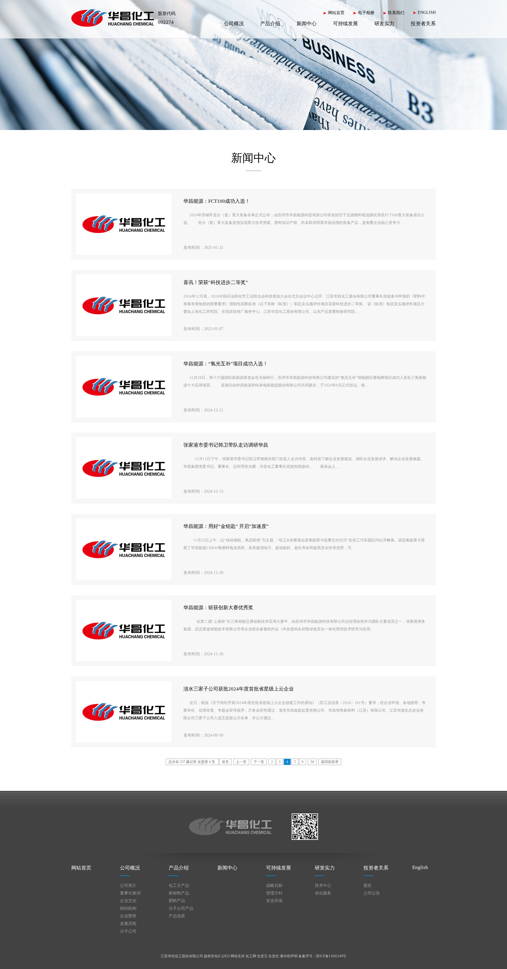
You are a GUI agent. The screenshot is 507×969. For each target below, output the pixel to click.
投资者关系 (423, 23)
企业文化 (128, 901)
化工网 (251, 956)
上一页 (241, 762)
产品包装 (177, 916)
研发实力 (384, 23)
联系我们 (396, 13)
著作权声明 (289, 956)
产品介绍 (270, 23)
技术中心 (323, 885)
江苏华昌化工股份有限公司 (182, 956)
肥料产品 (177, 901)
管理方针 (274, 893)
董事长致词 (130, 893)
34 (312, 762)
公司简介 (128, 885)
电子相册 (366, 13)
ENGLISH (427, 12)
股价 (368, 885)
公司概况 (234, 23)
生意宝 (262, 956)
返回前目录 (330, 762)
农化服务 (323, 893)
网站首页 (336, 13)
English (420, 867)
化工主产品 (179, 885)
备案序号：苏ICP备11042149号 (322, 956)
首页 (225, 762)
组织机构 (128, 908)
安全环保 (274, 901)
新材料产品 (179, 893)
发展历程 (128, 923)
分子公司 (128, 931)
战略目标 (274, 885)
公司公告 (372, 893)
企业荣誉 (128, 916)
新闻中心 (307, 23)
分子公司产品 (181, 908)
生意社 (273, 956)
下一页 (259, 762)
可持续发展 (345, 23)
